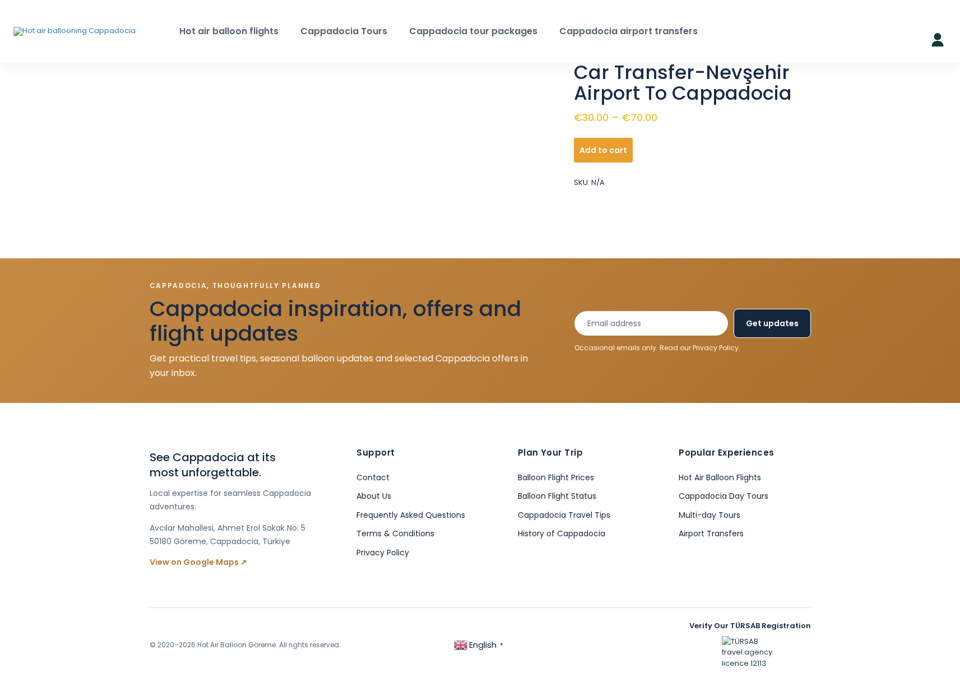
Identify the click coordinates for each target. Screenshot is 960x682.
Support (375, 452)
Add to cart (603, 150)
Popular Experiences (727, 452)
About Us (373, 496)
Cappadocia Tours (343, 31)
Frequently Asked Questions (410, 515)
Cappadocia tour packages (473, 31)
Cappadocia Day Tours (723, 496)
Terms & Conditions (395, 533)
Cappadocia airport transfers (628, 31)
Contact (372, 477)
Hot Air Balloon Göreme (236, 644)
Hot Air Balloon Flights (720, 477)
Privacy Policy (716, 347)
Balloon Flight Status (557, 496)
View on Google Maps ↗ (198, 562)
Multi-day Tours (709, 515)
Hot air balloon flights (229, 31)
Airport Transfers (711, 533)
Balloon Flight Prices (556, 477)
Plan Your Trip (550, 452)
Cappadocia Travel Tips (564, 515)
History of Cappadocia (561, 533)
